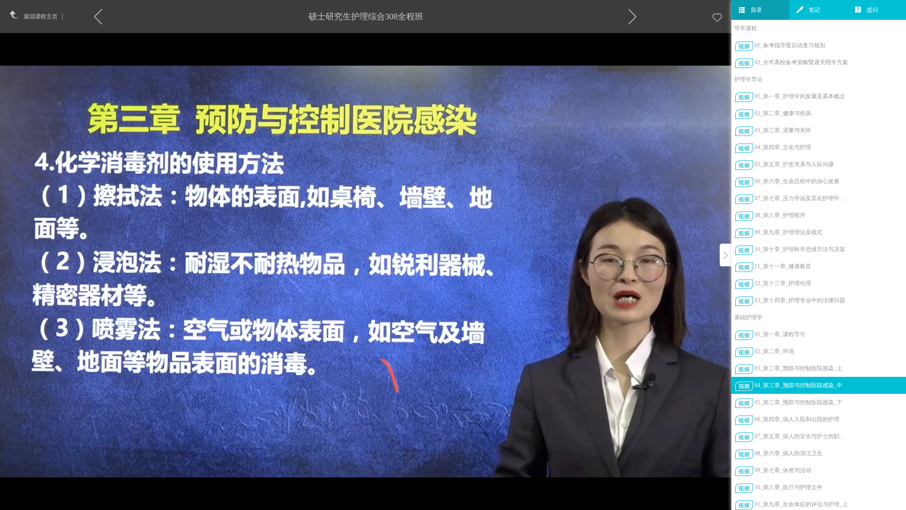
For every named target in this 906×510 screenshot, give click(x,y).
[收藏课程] (717, 18)
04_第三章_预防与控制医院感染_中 (798, 385)
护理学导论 (748, 79)
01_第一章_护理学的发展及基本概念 (800, 96)
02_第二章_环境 (774, 351)
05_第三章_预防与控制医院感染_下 (798, 402)
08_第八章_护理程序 (780, 215)
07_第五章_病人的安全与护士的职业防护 (801, 436)
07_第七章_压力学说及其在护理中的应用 (801, 198)
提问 (872, 10)
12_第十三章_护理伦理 (783, 283)
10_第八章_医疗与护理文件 (788, 487)
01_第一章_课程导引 (780, 334)
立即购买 (388, 269)
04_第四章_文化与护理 (783, 147)
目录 (756, 10)
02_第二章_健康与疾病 (783, 113)
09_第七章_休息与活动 (783, 470)
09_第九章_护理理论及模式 (788, 232)
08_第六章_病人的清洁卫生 (788, 453)
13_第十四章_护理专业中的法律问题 (800, 300)
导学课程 (745, 28)
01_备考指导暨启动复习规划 (790, 45)
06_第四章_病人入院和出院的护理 (797, 419)
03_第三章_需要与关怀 (783, 130)
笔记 (814, 10)
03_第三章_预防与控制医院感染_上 (798, 368)
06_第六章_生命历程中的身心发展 (797, 181)
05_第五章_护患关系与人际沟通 (794, 164)
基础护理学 (748, 317)
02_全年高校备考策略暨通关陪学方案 (801, 62)
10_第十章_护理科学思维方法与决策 (800, 249)
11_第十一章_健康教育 (783, 266)
